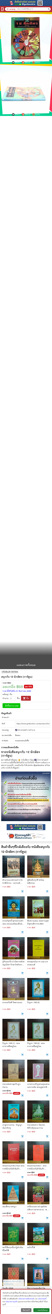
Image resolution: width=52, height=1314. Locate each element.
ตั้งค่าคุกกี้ (26, 1310)
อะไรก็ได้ (31, 1247)
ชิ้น (18, 698)
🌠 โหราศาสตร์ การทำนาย (25, 730)
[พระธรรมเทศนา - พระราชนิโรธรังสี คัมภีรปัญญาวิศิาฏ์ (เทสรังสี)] (38, 1152)
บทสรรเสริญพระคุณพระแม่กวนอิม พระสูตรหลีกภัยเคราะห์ (38, 1087)
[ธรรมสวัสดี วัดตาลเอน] (13, 989)
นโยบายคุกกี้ (42, 1298)
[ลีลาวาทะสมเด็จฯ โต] (38, 1275)
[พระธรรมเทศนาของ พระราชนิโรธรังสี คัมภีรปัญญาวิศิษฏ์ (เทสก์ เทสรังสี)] (13, 1152)
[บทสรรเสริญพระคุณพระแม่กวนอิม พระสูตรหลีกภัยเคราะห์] (38, 1071)
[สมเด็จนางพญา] (13, 1193)
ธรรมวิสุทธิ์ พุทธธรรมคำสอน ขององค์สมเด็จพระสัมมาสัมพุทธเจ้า (13, 923)
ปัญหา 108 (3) (33, 1002)
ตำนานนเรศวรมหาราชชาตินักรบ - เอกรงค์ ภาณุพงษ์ (12, 882)
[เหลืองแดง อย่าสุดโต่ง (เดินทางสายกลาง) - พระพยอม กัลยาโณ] (38, 1193)
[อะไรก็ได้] (38, 1234)
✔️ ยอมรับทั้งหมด (41, 1310)
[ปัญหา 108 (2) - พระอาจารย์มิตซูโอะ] (38, 1030)
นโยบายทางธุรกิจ (12, 1301)
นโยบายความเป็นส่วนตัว (26, 1298)
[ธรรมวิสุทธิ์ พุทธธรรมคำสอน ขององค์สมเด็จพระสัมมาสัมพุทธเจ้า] (13, 907)
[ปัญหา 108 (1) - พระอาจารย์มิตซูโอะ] (13, 1030)
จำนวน (6, 698)
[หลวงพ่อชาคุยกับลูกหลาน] (13, 1071)
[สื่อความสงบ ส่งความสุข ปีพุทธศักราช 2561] (38, 907)
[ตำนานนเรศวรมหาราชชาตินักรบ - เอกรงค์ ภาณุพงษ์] (13, 867)
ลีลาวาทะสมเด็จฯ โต (36, 1288)
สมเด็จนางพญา (9, 1206)
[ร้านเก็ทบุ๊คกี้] (2, 9)
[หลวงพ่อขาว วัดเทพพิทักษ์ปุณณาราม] (38, 1111)
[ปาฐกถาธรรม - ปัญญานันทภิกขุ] (13, 1111)
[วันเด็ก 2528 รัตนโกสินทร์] (13, 1275)
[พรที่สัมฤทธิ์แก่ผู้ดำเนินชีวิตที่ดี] (13, 1234)
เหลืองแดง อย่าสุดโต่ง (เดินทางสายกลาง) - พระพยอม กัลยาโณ (38, 1209)
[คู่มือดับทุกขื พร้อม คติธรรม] (38, 867)
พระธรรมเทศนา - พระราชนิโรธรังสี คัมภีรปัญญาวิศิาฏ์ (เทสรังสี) (37, 1168)
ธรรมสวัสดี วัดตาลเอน (12, 1002)
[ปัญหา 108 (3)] (38, 989)
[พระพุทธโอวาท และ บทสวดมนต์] (38, 948)
